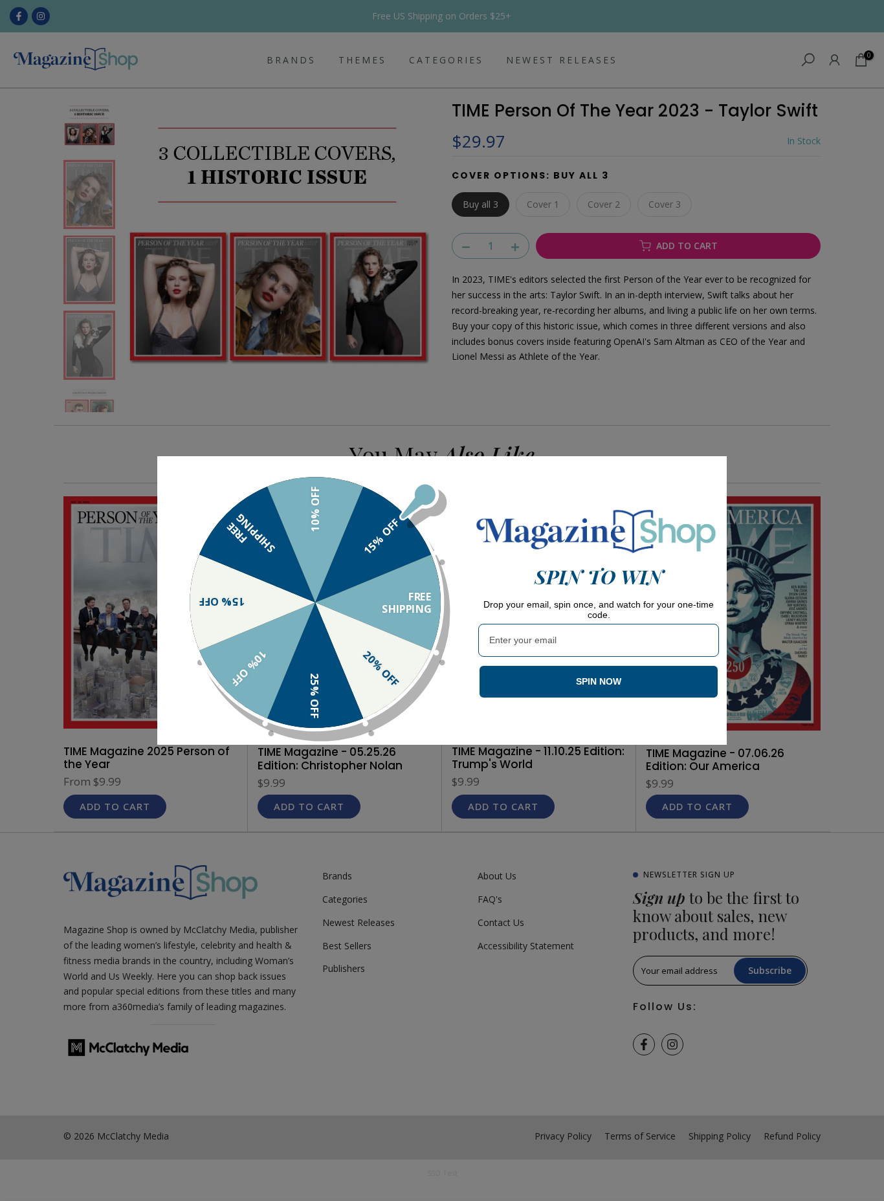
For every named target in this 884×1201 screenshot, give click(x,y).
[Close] (711, 471)
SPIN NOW (598, 681)
